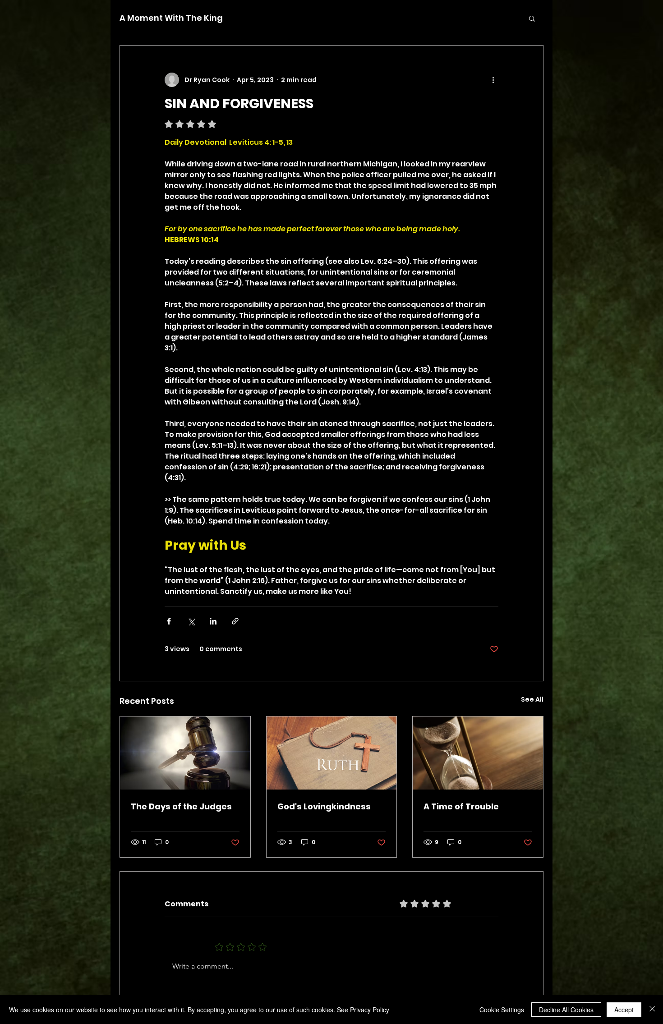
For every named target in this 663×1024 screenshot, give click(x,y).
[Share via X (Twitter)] (191, 621)
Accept (624, 1009)
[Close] (652, 1009)
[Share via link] (235, 621)
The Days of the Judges (181, 806)
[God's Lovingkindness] (332, 753)
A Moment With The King (171, 18)
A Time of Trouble (461, 806)
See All (532, 699)
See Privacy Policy (363, 1009)
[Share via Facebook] (169, 621)
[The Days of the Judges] (185, 753)
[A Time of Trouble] (478, 753)
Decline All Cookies (566, 1009)
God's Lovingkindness (324, 806)
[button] (532, 18)
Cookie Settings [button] (501, 1009)
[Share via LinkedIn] (213, 621)
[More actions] (493, 79)
